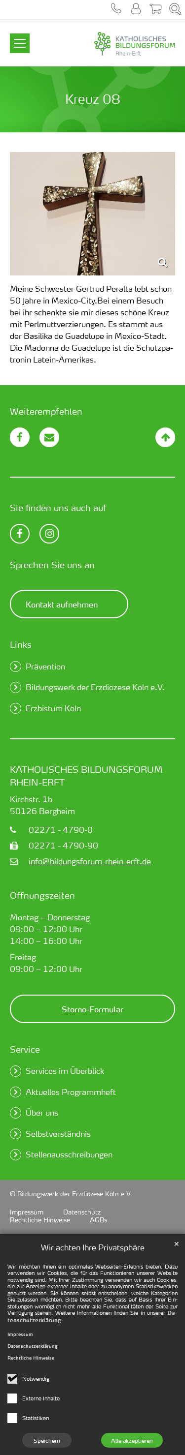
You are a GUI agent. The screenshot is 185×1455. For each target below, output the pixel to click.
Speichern (47, 1440)
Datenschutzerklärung (32, 1346)
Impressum (20, 1334)
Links (21, 644)
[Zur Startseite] (113, 44)
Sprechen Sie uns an (52, 564)
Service (25, 1049)
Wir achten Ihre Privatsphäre (93, 1247)
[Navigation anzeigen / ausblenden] (20, 37)
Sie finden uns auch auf (58, 507)
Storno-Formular (92, 1009)
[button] (116, 10)
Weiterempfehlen (46, 411)
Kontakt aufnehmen (62, 604)
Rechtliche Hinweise (30, 1358)
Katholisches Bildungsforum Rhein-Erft (86, 775)
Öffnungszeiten (42, 895)
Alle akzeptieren (132, 1440)
